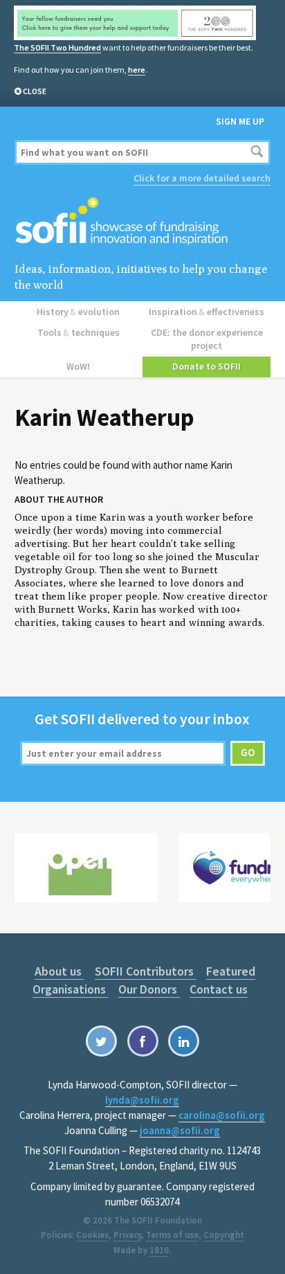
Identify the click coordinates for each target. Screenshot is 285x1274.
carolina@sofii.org (221, 1115)
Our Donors (149, 989)
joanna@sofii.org (180, 1130)
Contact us (219, 989)
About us (59, 971)
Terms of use (172, 1235)
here (136, 69)
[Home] (143, 221)
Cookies (92, 1235)
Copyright (223, 1235)
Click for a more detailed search (202, 178)
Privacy (127, 1235)
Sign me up (240, 121)
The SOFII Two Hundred (57, 47)
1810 (159, 1250)
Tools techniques (78, 332)
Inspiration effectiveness (206, 311)
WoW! (78, 366)
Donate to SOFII (206, 366)
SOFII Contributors (145, 971)
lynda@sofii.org (142, 1099)
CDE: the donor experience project (207, 339)
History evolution (78, 311)
